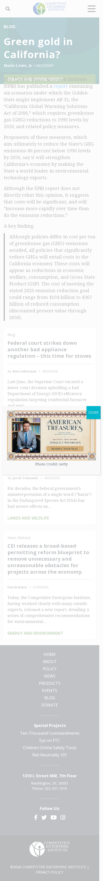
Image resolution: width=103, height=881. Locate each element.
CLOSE (93, 412)
